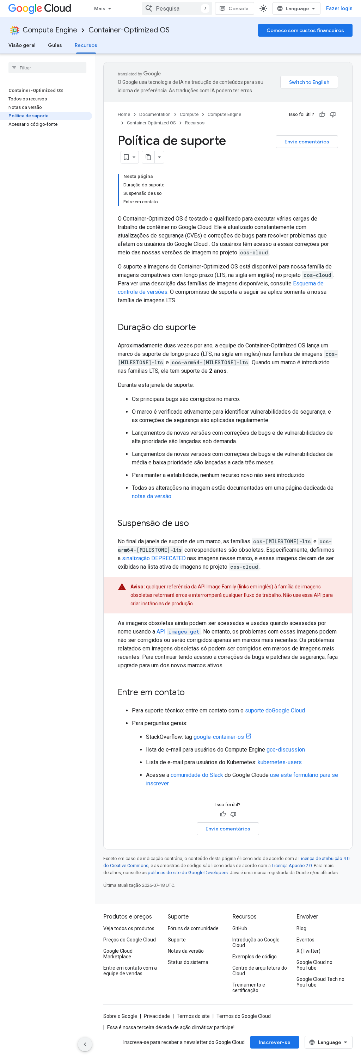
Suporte (177, 939)
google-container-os (219, 737)
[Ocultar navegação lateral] (85, 1044)
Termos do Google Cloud (243, 1016)
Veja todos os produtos (128, 928)
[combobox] (177, 8)
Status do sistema (188, 962)
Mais (99, 8)
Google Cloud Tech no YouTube (320, 982)
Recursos (86, 45)
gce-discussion (286, 749)
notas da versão (151, 496)
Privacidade (157, 1016)
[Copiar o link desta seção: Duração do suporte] (203, 328)
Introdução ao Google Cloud (256, 942)
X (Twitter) (308, 951)
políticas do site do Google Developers (188, 872)
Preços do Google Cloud (129, 939)
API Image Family (217, 586)
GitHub (239, 928)
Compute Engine (50, 30)
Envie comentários (306, 141)
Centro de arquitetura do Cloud (259, 970)
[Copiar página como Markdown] (148, 157)
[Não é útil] (333, 114)
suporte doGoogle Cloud (275, 710)
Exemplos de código (254, 956)
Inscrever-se (274, 1042)
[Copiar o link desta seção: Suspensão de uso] (196, 524)
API (178, 631)
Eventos (305, 939)
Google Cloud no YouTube (314, 965)
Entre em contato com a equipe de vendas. (130, 970)
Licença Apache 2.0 (292, 865)
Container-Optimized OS (129, 30)
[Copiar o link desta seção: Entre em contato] (192, 693)
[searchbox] (47, 67)
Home (124, 114)
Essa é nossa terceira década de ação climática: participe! (170, 1027)
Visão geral (21, 45)
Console (238, 8)
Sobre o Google (120, 1016)
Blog (301, 928)
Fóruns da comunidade (193, 928)
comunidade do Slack (197, 775)
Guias (55, 45)
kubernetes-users (280, 762)
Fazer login (339, 8)
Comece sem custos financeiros (305, 30)
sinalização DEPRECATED (154, 558)
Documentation (155, 114)
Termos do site (193, 1016)
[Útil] (322, 114)
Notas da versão (186, 951)
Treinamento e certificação (248, 987)
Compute (189, 114)
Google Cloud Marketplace (118, 953)
